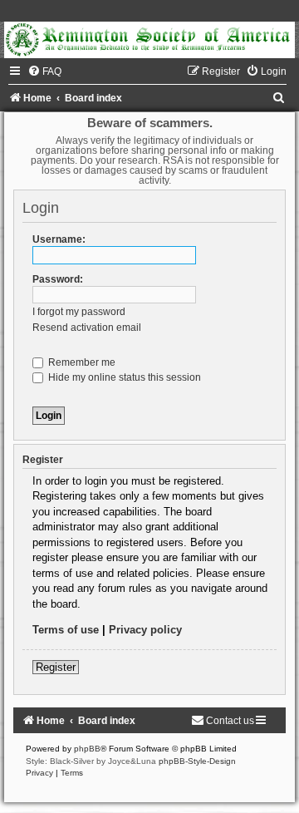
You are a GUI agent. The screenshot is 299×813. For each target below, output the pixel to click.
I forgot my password (78, 312)
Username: (59, 239)
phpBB (87, 748)
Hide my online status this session (123, 377)
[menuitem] (44, 71)
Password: (57, 279)
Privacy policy (145, 629)
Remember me (80, 362)
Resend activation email (86, 327)
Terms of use (65, 629)
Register (56, 667)
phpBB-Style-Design (197, 761)
